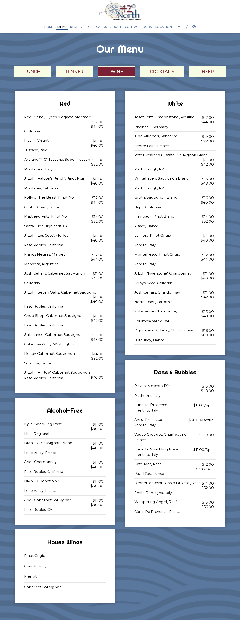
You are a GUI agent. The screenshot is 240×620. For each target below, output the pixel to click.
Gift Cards (97, 27)
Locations (164, 27)
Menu (62, 27)
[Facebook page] (179, 26)
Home (49, 27)
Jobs (148, 27)
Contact (132, 27)
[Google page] (194, 26)
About (116, 27)
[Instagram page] (186, 26)
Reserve (77, 27)
